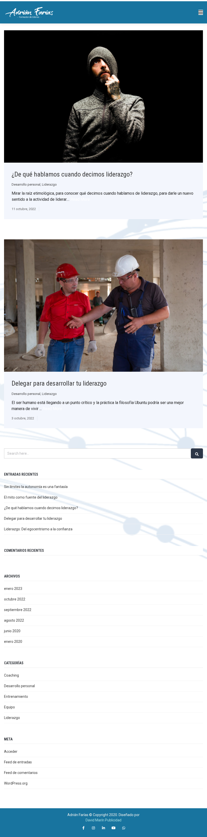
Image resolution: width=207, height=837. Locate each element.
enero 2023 (13, 589)
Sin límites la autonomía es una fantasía (36, 487)
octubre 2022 (14, 599)
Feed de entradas (18, 762)
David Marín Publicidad (103, 820)
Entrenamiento (16, 697)
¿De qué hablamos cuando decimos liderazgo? (72, 174)
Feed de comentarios (21, 773)
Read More (80, 199)
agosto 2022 (14, 620)
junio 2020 (12, 631)
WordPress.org (16, 783)
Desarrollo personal (26, 184)
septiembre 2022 (17, 610)
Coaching (11, 675)
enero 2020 (13, 642)
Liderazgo (49, 184)
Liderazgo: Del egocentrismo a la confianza (38, 529)
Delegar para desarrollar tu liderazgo (59, 383)
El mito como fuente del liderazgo (31, 497)
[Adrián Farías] (29, 12)
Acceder (10, 751)
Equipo (9, 707)
